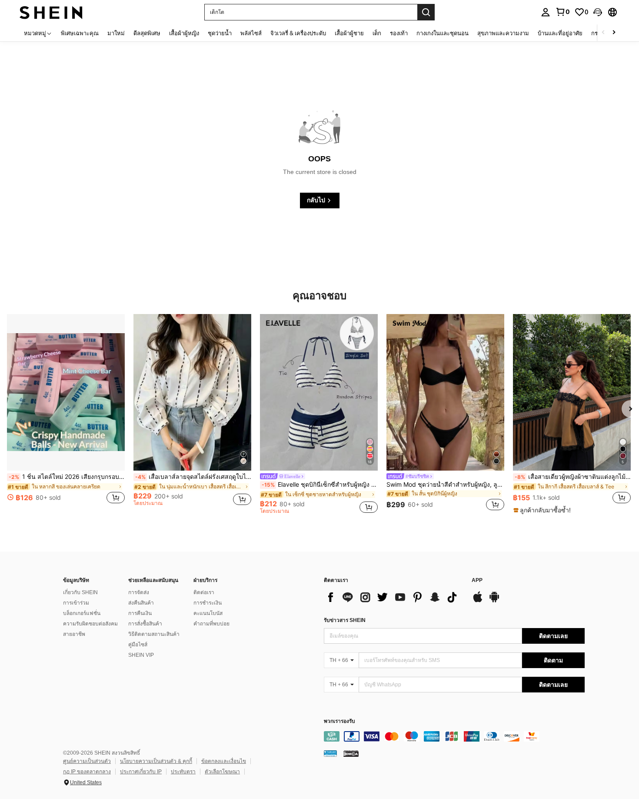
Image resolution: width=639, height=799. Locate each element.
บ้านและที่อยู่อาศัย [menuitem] (560, 33)
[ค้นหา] (426, 12)
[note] (543, 510)
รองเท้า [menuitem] (399, 33)
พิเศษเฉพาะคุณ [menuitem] (80, 33)
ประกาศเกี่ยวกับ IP (141, 772)
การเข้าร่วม (76, 603)
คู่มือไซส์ (137, 645)
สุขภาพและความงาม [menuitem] (503, 33)
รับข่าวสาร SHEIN (345, 620)
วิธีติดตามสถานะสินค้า (154, 634)
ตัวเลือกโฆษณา (222, 772)
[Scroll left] (603, 32)
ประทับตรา (183, 772)
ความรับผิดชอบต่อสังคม (90, 624)
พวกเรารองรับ (339, 721)
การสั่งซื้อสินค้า (145, 624)
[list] (393, 597)
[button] (597, 12)
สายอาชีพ (74, 634)
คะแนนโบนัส (208, 613)
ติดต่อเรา (203, 592)
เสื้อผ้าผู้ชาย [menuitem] (349, 33)
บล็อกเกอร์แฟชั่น (81, 613)
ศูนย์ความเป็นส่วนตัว (87, 761)
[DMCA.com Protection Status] (351, 753)
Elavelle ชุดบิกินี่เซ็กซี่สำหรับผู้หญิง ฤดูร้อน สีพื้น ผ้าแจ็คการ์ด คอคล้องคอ (320, 484)
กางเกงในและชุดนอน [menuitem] (442, 33)
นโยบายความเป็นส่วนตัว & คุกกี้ (156, 761)
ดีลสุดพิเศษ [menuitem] (146, 33)
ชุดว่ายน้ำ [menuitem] (220, 33)
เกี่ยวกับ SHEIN (80, 592)
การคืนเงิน (140, 613)
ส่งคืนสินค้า (141, 603)
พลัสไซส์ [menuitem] (251, 33)
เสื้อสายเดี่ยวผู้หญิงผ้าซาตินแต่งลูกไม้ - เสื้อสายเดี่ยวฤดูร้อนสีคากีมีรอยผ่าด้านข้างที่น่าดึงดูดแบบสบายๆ (573, 476)
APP (477, 580)
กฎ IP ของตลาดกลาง (87, 772)
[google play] (494, 601)
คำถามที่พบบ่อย (211, 624)
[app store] (478, 601)
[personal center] (545, 12)
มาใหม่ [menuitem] (116, 33)
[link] (562, 12)
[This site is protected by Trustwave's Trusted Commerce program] (330, 753)
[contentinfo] (454, 736)
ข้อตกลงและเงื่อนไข (223, 761)
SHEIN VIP (141, 655)
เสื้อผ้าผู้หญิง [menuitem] (184, 33)
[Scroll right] (614, 32)
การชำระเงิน (207, 603)
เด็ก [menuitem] (377, 33)
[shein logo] (51, 12)
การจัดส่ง (138, 592)
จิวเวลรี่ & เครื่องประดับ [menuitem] (298, 33)
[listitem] (66, 413)
